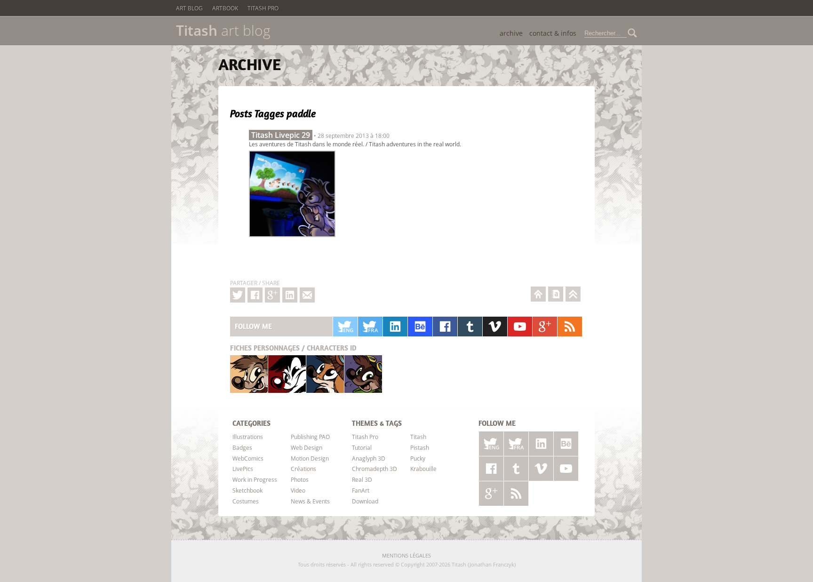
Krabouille (363, 374)
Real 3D (362, 479)
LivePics (242, 468)
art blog (223, 30)
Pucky (325, 374)
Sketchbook (247, 490)
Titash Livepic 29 (280, 135)
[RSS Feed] (570, 326)
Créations (303, 468)
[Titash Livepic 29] (292, 239)
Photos (300, 479)
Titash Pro (263, 8)
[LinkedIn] (395, 326)
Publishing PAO (310, 436)
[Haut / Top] (573, 294)
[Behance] (420, 326)
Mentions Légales (406, 555)
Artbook (225, 8)
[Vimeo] (495, 326)
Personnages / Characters (293, 347)
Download (365, 501)
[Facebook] (255, 295)
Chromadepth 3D (374, 468)
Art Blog (189, 8)
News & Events (310, 501)
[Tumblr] (470, 326)
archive (511, 33)
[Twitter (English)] (345, 326)
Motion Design (310, 458)
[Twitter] (237, 295)
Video (298, 490)
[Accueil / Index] (538, 294)
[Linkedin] (289, 295)
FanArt (360, 490)
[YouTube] (520, 326)
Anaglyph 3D (368, 458)
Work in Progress (254, 479)
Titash (249, 374)
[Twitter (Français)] (370, 326)
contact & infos (552, 33)
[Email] (307, 295)
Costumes (245, 501)
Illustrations (247, 436)
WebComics (247, 458)
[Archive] (555, 294)
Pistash (287, 374)
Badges (242, 447)
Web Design (306, 447)
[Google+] (272, 295)
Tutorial (362, 447)
